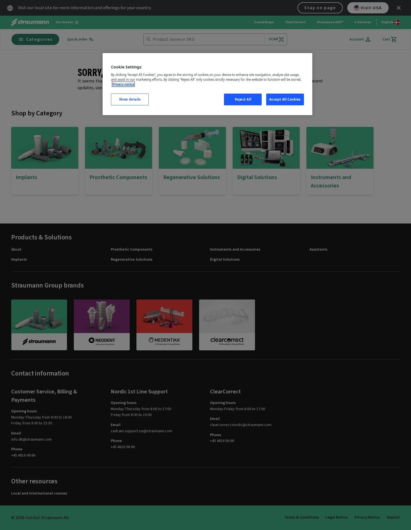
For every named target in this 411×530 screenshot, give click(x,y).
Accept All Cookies (285, 99)
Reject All (243, 99)
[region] (207, 84)
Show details (130, 99)
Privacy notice (123, 84)
